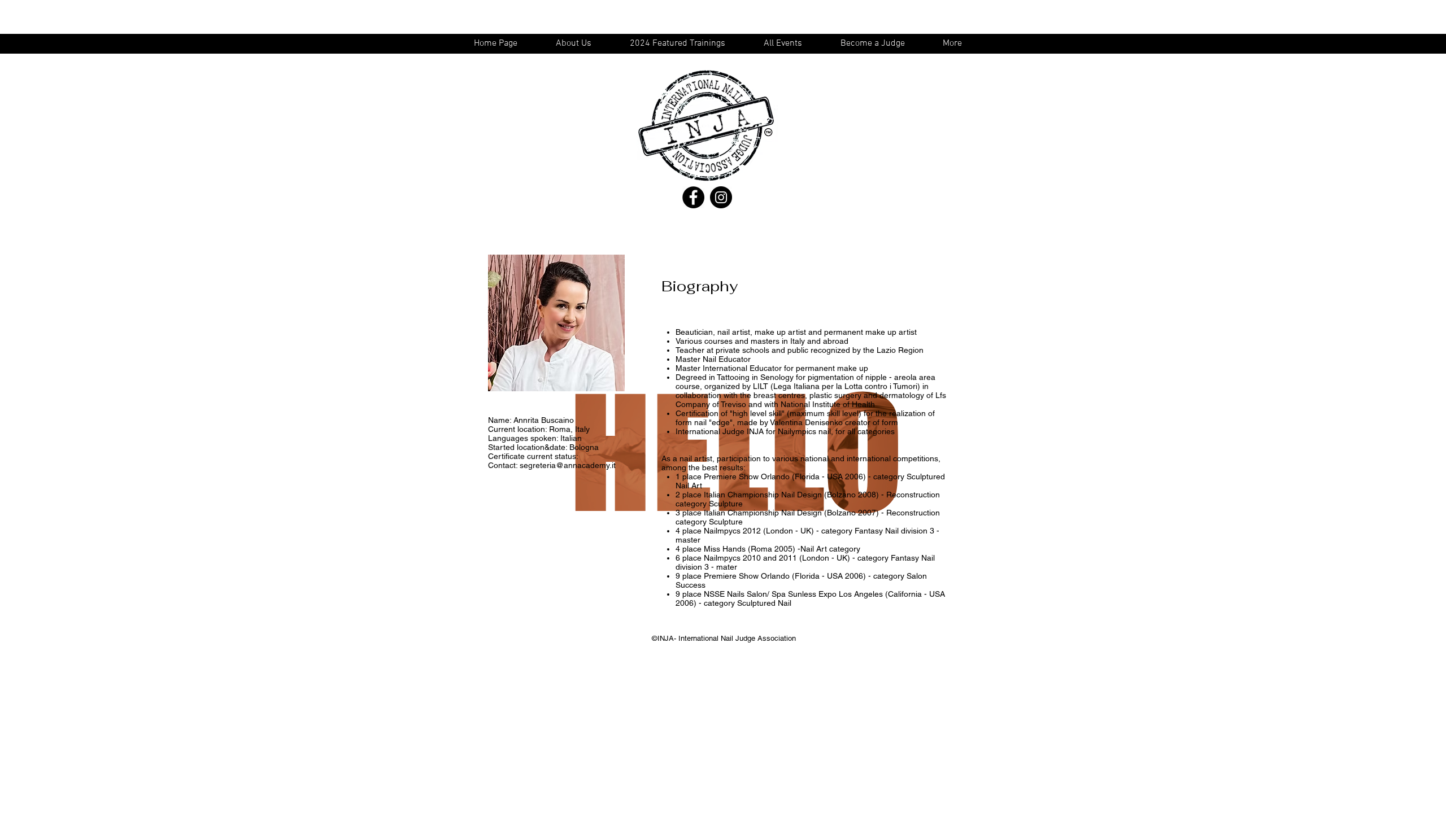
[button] (788, 44)
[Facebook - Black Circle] (693, 197)
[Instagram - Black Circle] (721, 197)
